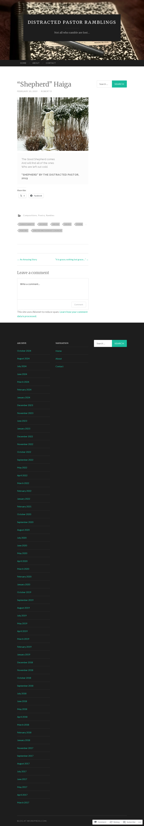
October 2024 (24, 350)
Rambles (50, 215)
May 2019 (22, 623)
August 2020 (23, 529)
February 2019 (24, 646)
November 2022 (25, 444)
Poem (79, 224)
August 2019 (23, 607)
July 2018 (21, 693)
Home (23, 63)
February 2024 (24, 389)
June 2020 (22, 545)
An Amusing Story (27, 259)
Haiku (68, 224)
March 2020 (23, 568)
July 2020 (21, 537)
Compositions (30, 215)
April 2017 (22, 794)
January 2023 (23, 428)
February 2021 (24, 506)
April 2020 (22, 561)
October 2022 (24, 451)
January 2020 (23, 584)
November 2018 (25, 670)
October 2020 (24, 514)
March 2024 (23, 381)
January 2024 (23, 397)
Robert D (46, 91)
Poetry (41, 215)
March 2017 (23, 802)
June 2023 (22, 420)
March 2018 (23, 724)
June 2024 (22, 374)
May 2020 (22, 553)
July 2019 (21, 615)
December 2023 (25, 405)
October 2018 (24, 677)
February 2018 (24, 732)
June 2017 (22, 779)
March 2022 (23, 483)
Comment (78, 304)
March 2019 (23, 638)
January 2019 (23, 654)
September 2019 (25, 600)
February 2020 (24, 576)
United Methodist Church (47, 230)
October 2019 (24, 592)
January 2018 (23, 740)
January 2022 (23, 498)
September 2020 (25, 522)
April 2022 (22, 475)
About (36, 63)
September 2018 (25, 685)
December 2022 (25, 436)
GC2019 (43, 224)
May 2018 (22, 709)
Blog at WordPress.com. (32, 821)
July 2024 (21, 366)
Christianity (27, 224)
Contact (51, 63)
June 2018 (22, 701)
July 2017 (21, 771)
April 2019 (22, 631)
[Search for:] (112, 84)
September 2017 (25, 755)
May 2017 (22, 787)
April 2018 (22, 716)
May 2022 (22, 467)
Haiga (56, 224)
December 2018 (25, 662)
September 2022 (25, 459)
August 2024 (23, 358)
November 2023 (25, 413)
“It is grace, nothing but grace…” (71, 259)
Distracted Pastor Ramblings (72, 22)
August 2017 (23, 763)
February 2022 (24, 490)
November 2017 (25, 748)
